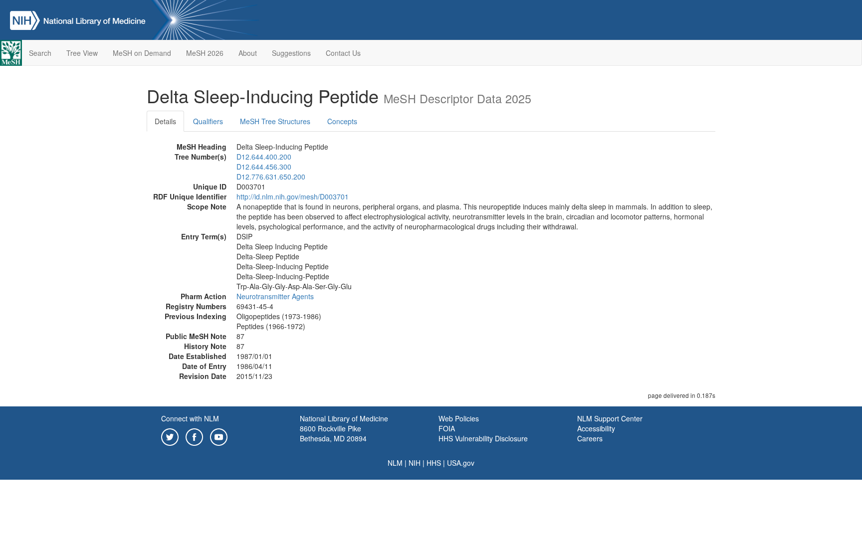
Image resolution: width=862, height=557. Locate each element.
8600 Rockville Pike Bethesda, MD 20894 (333, 433)
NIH (415, 463)
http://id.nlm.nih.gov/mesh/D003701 (292, 196)
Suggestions (291, 53)
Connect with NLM (190, 418)
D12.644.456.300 (263, 167)
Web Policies (458, 418)
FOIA (446, 428)
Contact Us (343, 53)
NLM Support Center (610, 418)
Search (40, 53)
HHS (434, 463)
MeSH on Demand (142, 53)
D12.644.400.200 (263, 157)
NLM (395, 463)
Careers (590, 438)
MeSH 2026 (204, 53)
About (247, 53)
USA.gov (460, 463)
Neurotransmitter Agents (275, 296)
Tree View (82, 53)
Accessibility (596, 428)
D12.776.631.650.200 (270, 177)
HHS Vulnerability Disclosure (483, 438)
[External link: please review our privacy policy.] (170, 436)
